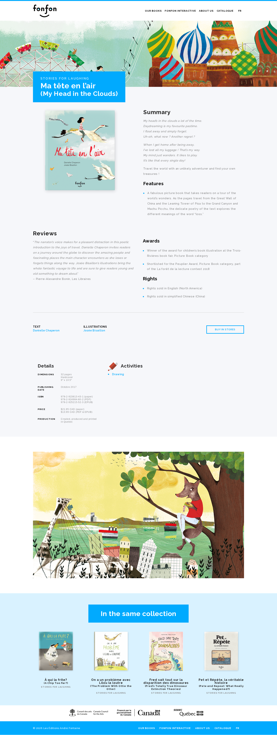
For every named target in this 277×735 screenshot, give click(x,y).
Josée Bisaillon (94, 330)
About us (206, 10)
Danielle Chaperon (46, 330)
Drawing (118, 374)
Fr (240, 10)
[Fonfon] (45, 11)
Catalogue (225, 10)
